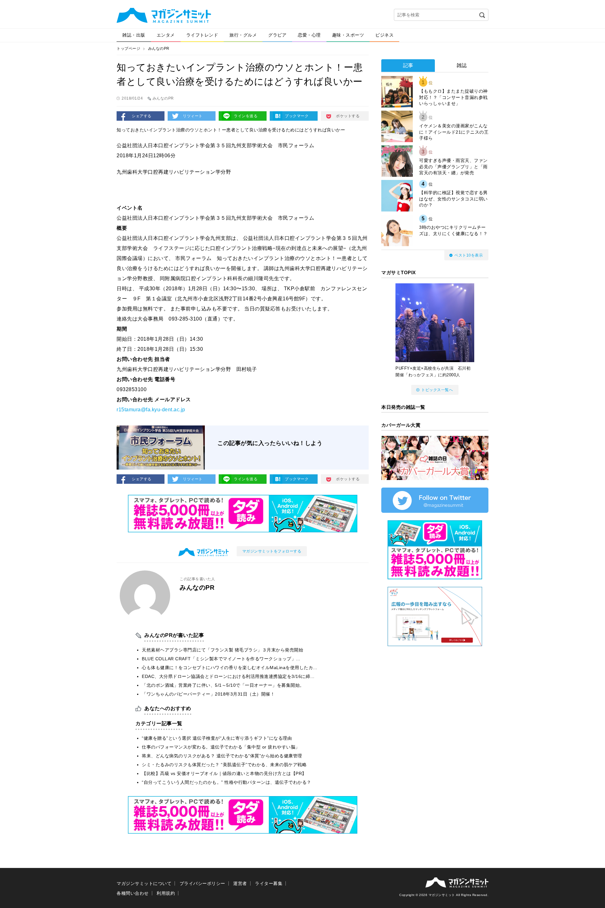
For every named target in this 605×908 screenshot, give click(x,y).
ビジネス (384, 35)
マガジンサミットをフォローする (272, 551)
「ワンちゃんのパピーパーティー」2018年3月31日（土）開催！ (208, 694)
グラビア (277, 35)
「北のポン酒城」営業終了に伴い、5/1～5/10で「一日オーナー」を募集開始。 (223, 685)
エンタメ (166, 35)
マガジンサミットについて (144, 883)
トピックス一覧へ (437, 390)
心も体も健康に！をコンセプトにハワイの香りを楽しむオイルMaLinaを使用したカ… (230, 667)
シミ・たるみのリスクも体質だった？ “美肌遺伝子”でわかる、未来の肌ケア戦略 (224, 764)
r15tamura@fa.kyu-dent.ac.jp (151, 409)
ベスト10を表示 (468, 255)
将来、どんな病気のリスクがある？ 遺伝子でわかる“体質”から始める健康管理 (222, 755)
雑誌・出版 (133, 35)
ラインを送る (245, 116)
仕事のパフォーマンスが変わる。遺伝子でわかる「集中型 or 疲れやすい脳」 (221, 746)
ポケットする (348, 116)
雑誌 (462, 65)
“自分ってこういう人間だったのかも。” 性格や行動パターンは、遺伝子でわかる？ (226, 782)
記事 (408, 65)
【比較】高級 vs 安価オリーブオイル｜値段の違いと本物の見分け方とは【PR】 (224, 773)
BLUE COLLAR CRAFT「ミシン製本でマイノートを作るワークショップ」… (221, 658)
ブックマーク (296, 116)
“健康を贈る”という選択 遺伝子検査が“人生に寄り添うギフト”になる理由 (217, 738)
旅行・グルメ (243, 35)
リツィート (193, 116)
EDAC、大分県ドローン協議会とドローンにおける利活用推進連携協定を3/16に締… (228, 676)
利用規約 (166, 893)
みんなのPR (159, 48)
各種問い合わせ (133, 893)
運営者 (240, 883)
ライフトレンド (202, 35)
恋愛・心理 (309, 35)
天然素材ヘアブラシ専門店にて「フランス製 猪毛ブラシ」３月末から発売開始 (222, 649)
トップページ (128, 48)
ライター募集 (268, 883)
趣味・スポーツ (348, 35)
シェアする (142, 116)
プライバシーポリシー (202, 883)
